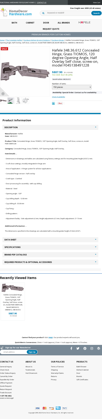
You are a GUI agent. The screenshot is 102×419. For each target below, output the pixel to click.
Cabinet (30, 22)
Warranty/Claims (57, 373)
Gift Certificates (82, 379)
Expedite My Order (7, 379)
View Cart (96, 2)
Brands (79, 376)
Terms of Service (57, 366)
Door (46, 22)
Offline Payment (6, 383)
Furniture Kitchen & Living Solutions (37, 40)
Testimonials (30, 370)
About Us (29, 366)
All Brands (64, 22)
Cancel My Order (6, 376)
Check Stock (4, 370)
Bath (14, 22)
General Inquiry (6, 366)
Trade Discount (5, 392)
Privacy (53, 379)
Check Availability (58, 97)
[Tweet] (53, 104)
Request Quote (51, 29)
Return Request (6, 389)
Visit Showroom (31, 373)
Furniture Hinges (58, 40)
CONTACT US (41, 2)
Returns (54, 376)
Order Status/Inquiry (8, 373)
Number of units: (59, 83)
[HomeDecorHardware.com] (16, 12)
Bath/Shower (81, 366)
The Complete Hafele (14, 40)
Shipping (54, 370)
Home (2, 40)
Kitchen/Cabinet (82, 370)
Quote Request (5, 386)
